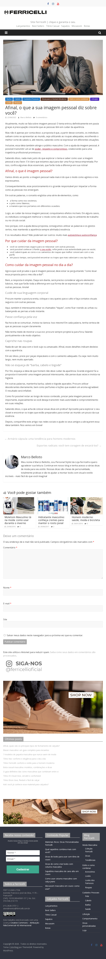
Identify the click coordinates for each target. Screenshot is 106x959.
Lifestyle (95, 99)
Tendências (90, 860)
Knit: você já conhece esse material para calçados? (26, 784)
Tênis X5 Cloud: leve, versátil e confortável (22, 776)
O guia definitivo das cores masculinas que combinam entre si (31, 771)
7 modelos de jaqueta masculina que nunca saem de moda (29, 754)
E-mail (7, 603)
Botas (87, 26)
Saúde (88, 909)
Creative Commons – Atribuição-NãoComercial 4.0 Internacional (21, 924)
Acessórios (90, 871)
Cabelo (17, 99)
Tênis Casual (52, 26)
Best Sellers (38, 26)
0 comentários (41, 117)
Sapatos (65, 26)
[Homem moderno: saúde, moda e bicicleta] (86, 498)
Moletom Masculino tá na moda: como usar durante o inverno (18, 520)
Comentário (10, 547)
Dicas (87, 855)
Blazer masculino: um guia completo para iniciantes (26, 750)
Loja (84, 930)
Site (5, 619)
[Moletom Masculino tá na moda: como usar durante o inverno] (19, 498)
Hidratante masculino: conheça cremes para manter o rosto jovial (51, 520)
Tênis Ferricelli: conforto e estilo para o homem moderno (29, 763)
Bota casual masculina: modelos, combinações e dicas (27, 767)
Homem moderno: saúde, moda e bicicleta (86, 518)
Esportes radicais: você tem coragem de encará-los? (69, 445)
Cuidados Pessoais (31, 99)
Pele (87, 896)
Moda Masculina (89, 845)
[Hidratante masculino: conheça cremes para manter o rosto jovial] (53, 498)
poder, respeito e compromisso (51, 148)
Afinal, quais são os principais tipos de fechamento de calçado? (31, 746)
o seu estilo (45, 249)
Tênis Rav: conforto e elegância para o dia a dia (24, 758)
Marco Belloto (26, 117)
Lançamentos (23, 26)
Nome (7, 587)
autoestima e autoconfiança (82, 235)
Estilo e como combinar (79, 99)
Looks (9, 102)
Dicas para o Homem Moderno (54, 99)
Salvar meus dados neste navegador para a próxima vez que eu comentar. (45, 635)
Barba (9, 99)
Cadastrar (22, 869)
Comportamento (89, 918)
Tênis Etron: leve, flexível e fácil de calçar (21, 780)
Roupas (18, 102)
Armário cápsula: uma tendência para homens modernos (40, 438)
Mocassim (77, 26)
